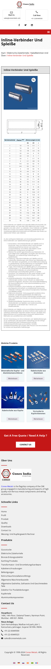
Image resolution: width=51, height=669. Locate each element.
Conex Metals (7, 486)
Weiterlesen (12, 378)
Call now (37, 15)
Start (3, 53)
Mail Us (11, 15)
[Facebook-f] (19, 25)
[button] (48, 32)
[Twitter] (25, 25)
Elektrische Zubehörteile (18, 53)
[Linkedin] (32, 25)
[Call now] (37, 12)
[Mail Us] (11, 12)
